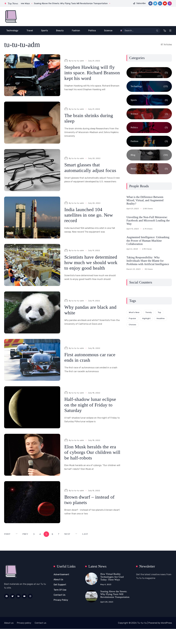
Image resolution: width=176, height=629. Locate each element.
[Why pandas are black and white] (32, 312)
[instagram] (170, 3)
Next (67, 534)
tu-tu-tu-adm (78, 61)
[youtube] (165, 3)
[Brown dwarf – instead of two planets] (32, 502)
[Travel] (149, 72)
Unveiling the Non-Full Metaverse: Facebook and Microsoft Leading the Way (148, 220)
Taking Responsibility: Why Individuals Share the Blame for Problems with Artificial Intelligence (148, 261)
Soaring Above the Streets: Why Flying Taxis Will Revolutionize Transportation (114, 594)
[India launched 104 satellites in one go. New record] (32, 218)
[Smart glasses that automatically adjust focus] (32, 170)
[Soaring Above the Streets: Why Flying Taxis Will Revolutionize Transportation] (91, 596)
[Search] (157, 30)
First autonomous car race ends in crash (89, 357)
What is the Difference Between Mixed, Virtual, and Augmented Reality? (145, 200)
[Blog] (149, 154)
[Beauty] (149, 168)
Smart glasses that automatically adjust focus (90, 167)
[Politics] (149, 127)
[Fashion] (149, 141)
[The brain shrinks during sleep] (32, 123)
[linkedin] (160, 3)
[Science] (149, 113)
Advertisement (61, 574)
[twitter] (155, 3)
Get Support (60, 584)
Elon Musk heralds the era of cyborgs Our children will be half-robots (92, 452)
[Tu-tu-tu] (11, 16)
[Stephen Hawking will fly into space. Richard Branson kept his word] (32, 75)
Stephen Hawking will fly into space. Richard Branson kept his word (92, 73)
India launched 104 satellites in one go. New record (88, 215)
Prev (25, 534)
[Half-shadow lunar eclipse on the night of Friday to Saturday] (32, 407)
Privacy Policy (61, 600)
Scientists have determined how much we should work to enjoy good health (90, 262)
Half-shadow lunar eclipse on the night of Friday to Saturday (90, 405)
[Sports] (149, 100)
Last (85, 534)
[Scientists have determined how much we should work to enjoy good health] (32, 265)
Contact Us (59, 595)
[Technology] (149, 86)
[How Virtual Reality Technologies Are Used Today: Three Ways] (91, 579)
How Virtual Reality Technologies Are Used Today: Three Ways (112, 577)
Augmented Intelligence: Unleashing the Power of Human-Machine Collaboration (148, 240)
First (7, 534)
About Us (58, 579)
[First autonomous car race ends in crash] (32, 360)
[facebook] (150, 3)
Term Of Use (60, 590)
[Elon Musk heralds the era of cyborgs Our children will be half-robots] (32, 455)
